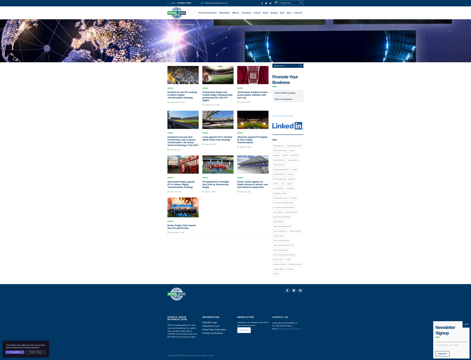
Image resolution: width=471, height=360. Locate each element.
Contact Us (298, 13)
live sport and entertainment (283, 203)
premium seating (291, 212)
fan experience (278, 188)
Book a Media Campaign (285, 93)
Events (265, 13)
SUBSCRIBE (244, 330)
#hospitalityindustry (280, 150)
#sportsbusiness (279, 160)
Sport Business (278, 222)
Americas (291, 179)
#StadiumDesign (279, 174)
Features (257, 13)
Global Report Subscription (214, 330)
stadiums (290, 269)
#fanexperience (278, 146)
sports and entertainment (282, 226)
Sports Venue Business (281, 240)
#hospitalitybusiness (294, 146)
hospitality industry (280, 193)
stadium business (295, 264)
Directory (274, 13)
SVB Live (235, 13)
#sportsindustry (293, 160)
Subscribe (442, 354)
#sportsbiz (294, 155)
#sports (285, 155)
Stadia (288, 259)
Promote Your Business (208, 13)
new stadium (277, 212)
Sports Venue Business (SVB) (283, 245)
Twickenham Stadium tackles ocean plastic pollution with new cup (252, 95)
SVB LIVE (276, 274)
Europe (289, 184)
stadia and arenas (279, 264)
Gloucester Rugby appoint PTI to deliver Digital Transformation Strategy (181, 184)
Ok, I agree (15, 352)
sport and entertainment (281, 217)
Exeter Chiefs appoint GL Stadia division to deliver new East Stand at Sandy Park (252, 184)
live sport (293, 198)
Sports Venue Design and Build (284, 255)
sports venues (278, 259)
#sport (292, 150)
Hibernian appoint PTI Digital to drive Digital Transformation (252, 140)
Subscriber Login (209, 323)
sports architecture (280, 231)
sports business (295, 231)
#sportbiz (276, 155)
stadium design (278, 269)
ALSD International (279, 179)
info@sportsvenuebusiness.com (216, 3)
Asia (282, 184)
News (282, 13)
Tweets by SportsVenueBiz (282, 116)
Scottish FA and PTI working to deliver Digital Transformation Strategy (182, 95)
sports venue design (280, 250)
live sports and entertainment (283, 207)
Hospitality (290, 188)
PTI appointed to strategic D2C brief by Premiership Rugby (215, 184)
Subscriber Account (210, 326)
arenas (275, 184)
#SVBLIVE (290, 174)
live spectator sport (280, 198)
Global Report (224, 13)
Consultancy (246, 13)
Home (169, 24)
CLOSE (466, 324)
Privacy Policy (36, 352)
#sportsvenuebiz (279, 165)
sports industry (278, 236)
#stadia (294, 169)
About (289, 13)
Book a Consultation (283, 99)
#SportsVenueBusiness (281, 169)
